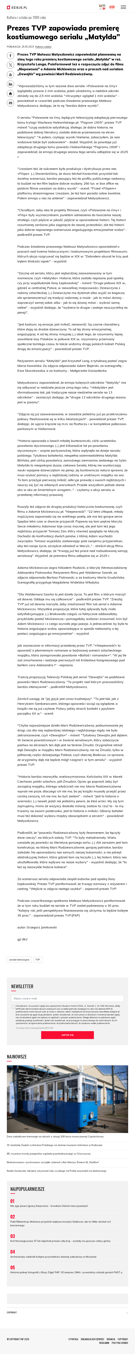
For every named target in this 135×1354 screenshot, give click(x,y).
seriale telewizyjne (19, 959)
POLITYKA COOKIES (120, 1343)
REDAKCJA (111, 1339)
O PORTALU (73, 1339)
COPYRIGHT (123, 1339)
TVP (38, 959)
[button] (127, 1313)
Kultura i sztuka (43, 46)
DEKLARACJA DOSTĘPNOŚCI (92, 1339)
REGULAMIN (104, 1343)
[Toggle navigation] (123, 7)
